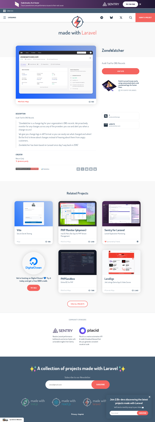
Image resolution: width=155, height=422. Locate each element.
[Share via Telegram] (91, 169)
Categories (12, 17)
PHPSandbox (68, 278)
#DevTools (21, 101)
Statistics (46, 169)
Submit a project (145, 17)
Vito (19, 230)
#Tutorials (108, 290)
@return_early (22, 161)
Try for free (130, 4)
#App (27, 101)
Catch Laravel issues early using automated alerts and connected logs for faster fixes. (128, 84)
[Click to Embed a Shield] (27, 168)
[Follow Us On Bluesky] (111, 17)
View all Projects (77, 304)
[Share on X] (82, 169)
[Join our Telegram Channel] (102, 17)
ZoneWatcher (113, 50)
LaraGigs (109, 278)
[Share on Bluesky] (95, 169)
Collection (9, 11)
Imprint (81, 414)
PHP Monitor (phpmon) (73, 230)
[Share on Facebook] (78, 169)
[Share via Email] (86, 169)
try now (34, 288)
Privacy (74, 414)
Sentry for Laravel (115, 230)
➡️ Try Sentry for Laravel (127, 90)
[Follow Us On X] (121, 17)
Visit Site (120, 71)
